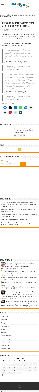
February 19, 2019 (12, 69)
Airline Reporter (6, 326)
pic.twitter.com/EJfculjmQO (15, 91)
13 (14, 368)
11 (4, 368)
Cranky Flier (4, 329)
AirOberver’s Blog (6, 342)
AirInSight (4, 332)
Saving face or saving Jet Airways (11, 219)
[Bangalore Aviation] (19, 4)
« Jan (2, 375)
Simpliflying (4, 319)
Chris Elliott (4, 316)
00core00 (8, 264)
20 (14, 370)
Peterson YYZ (9, 301)
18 (4, 370)
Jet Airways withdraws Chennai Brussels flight (14, 305)
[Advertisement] (15, 182)
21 (19, 370)
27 (14, 373)
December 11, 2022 (16, 268)
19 (9, 370)
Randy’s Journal (5, 323)
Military (9, 15)
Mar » (6, 375)
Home (3, 15)
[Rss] (19, 149)
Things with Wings (6, 335)
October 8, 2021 (10, 289)
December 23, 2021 (7, 279)
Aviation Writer (5, 345)
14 (19, 368)
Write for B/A (5, 268)
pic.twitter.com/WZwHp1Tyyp (16, 61)
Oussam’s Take (5, 348)
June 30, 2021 (13, 298)
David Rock (8, 292)
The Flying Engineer (7, 339)
